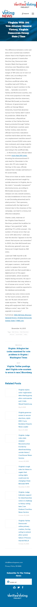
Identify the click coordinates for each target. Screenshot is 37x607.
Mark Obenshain (24, 332)
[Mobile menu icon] (33, 14)
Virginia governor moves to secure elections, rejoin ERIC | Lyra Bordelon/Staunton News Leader (25, 419)
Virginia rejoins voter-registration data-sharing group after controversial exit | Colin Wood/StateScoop (25, 397)
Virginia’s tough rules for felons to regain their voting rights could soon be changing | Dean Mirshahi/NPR (25, 475)
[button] (25, 13)
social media (19, 334)
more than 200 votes (19, 155)
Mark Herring (15, 332)
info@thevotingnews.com (14, 562)
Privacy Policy (10, 566)
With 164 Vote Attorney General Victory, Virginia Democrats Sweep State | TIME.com (18, 318)
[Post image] (10, 393)
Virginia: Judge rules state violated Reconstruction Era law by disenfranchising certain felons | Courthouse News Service (25, 446)
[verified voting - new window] (25, 8)
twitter (25, 334)
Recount (12, 334)
